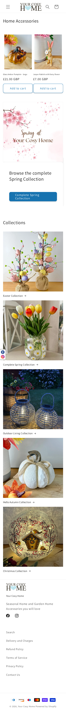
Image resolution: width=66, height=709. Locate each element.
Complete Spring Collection (27, 196)
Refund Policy (14, 649)
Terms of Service (16, 657)
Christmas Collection (15, 571)
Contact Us (13, 674)
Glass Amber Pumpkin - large (15, 74)
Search (10, 632)
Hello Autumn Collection (17, 502)
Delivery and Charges (19, 640)
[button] (8, 6)
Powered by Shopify (46, 706)
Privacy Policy (14, 666)
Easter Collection (13, 295)
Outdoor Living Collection (18, 433)
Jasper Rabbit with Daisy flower (46, 74)
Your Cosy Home (26, 706)
